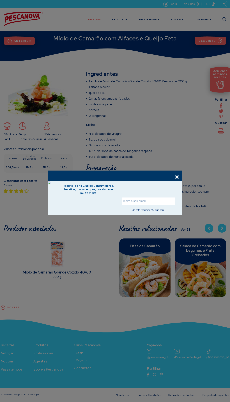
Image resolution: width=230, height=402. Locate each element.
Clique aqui (158, 210)
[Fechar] (177, 176)
